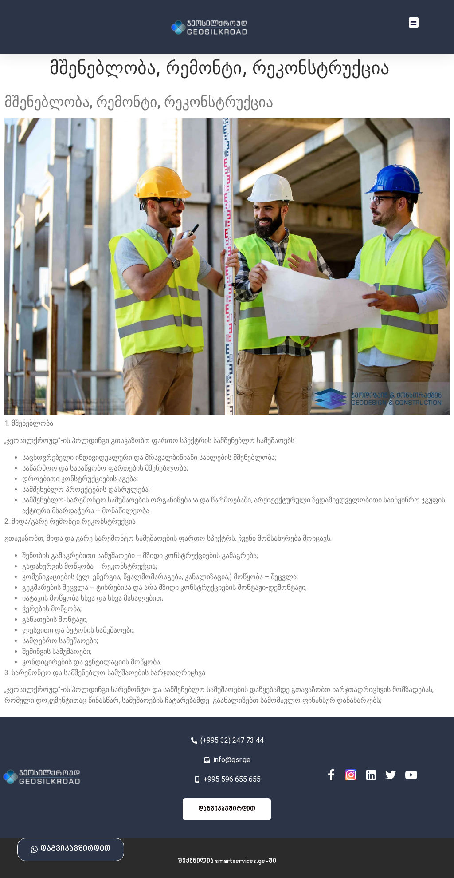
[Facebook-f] (331, 774)
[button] (414, 22)
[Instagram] (350, 774)
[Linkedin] (370, 774)
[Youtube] (410, 774)
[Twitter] (390, 774)
